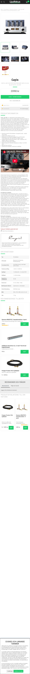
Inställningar (10, 671)
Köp (24, 375)
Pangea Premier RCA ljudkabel (10, 370)
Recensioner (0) (5, 385)
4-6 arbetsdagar (24, 108)
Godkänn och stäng (18, 671)
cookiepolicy (22, 649)
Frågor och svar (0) (15, 385)
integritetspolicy (17, 664)
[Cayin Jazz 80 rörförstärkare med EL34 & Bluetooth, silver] (15, 41)
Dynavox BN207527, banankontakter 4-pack (14, 319)
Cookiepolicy (15, 668)
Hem (2, 9)
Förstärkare (6, 9)
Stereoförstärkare (13, 9)
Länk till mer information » (8, 231)
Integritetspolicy (23, 668)
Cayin (15, 80)
